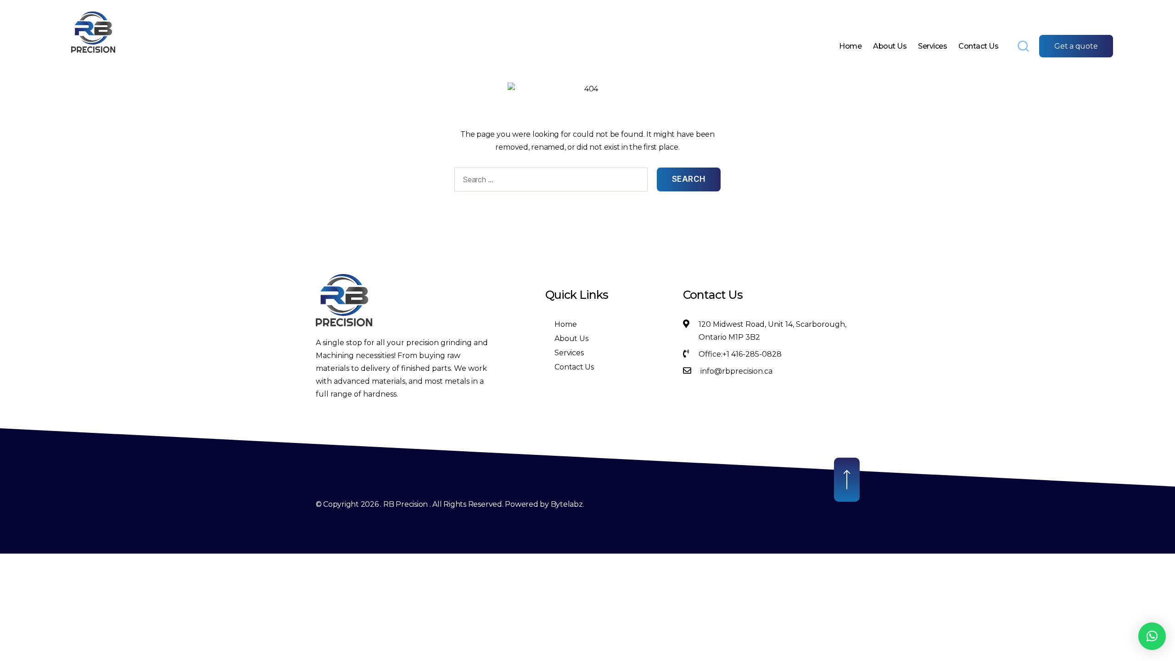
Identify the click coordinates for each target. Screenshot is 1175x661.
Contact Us (978, 46)
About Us (889, 46)
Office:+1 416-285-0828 (740, 354)
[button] (1152, 636)
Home (850, 46)
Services (932, 46)
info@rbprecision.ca (736, 371)
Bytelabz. (567, 504)
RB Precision (405, 504)
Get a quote (1075, 46)
